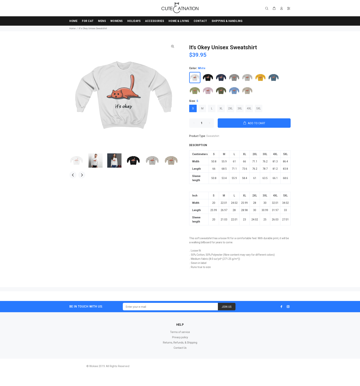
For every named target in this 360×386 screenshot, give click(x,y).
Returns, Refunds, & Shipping (180, 342)
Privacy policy (180, 337)
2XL (230, 108)
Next (81, 174)
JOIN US (227, 306)
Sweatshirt (212, 135)
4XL (249, 108)
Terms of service (180, 332)
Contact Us (180, 347)
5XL (258, 108)
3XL (240, 108)
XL (221, 108)
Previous (72, 174)
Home (72, 28)
